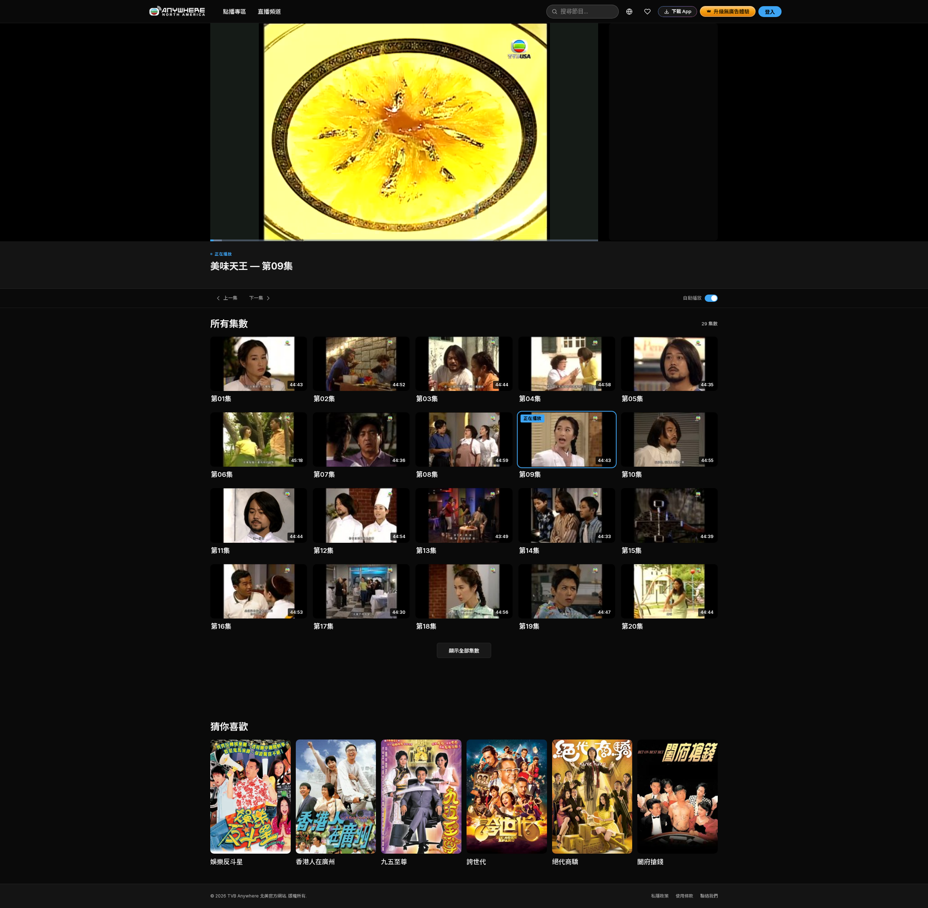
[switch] (711, 298)
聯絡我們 (709, 896)
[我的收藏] (647, 11)
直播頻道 (269, 11)
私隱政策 (659, 896)
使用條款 (684, 896)
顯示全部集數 (464, 650)
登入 (770, 12)
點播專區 (234, 11)
